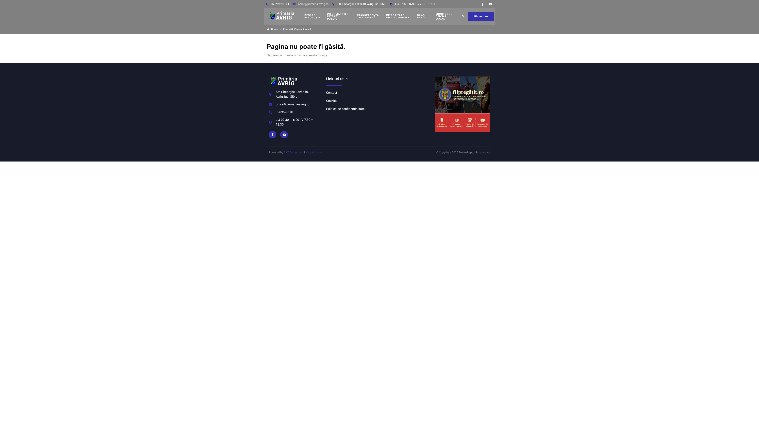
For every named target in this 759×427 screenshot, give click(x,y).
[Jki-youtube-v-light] (284, 134)
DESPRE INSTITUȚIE (312, 16)
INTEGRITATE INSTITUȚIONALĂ (398, 16)
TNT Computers (293, 152)
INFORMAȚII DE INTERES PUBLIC (337, 16)
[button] (463, 16)
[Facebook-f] (272, 134)
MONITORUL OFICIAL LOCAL (444, 16)
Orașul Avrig (423, 16)
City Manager (314, 152)
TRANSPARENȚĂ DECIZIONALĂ (368, 16)
